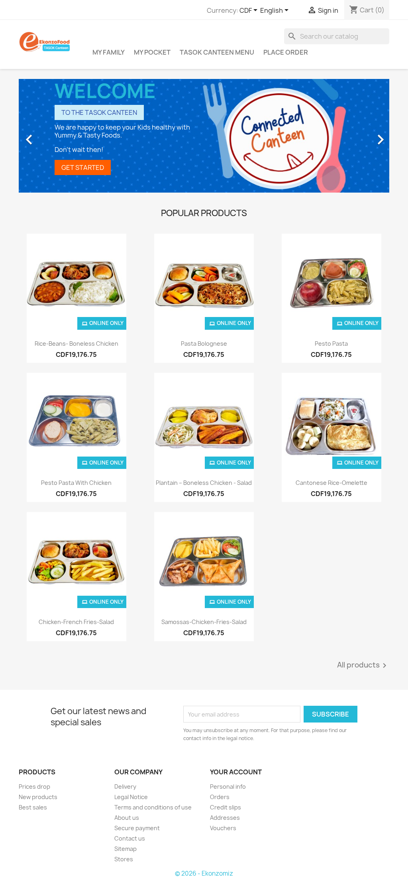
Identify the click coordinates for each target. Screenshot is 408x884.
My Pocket (152, 52)
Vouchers (223, 828)
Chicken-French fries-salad (76, 622)
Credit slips (225, 807)
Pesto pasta (331, 343)
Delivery (125, 786)
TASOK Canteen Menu (217, 52)
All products (363, 665)
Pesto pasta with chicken (76, 482)
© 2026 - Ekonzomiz (204, 873)
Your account (236, 772)
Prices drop (34, 786)
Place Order (285, 52)
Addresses (225, 817)
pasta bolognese (204, 343)
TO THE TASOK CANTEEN (99, 112)
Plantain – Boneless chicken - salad (204, 482)
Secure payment (137, 828)
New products (38, 797)
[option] (204, 136)
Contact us (129, 838)
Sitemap (125, 848)
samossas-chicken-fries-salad (204, 622)
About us (126, 817)
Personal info (228, 786)
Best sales (33, 807)
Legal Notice (131, 797)
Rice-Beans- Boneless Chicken (76, 343)
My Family (108, 52)
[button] (47, 136)
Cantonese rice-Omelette (331, 482)
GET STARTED (82, 167)
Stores (123, 859)
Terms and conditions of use (153, 807)
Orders (220, 797)
